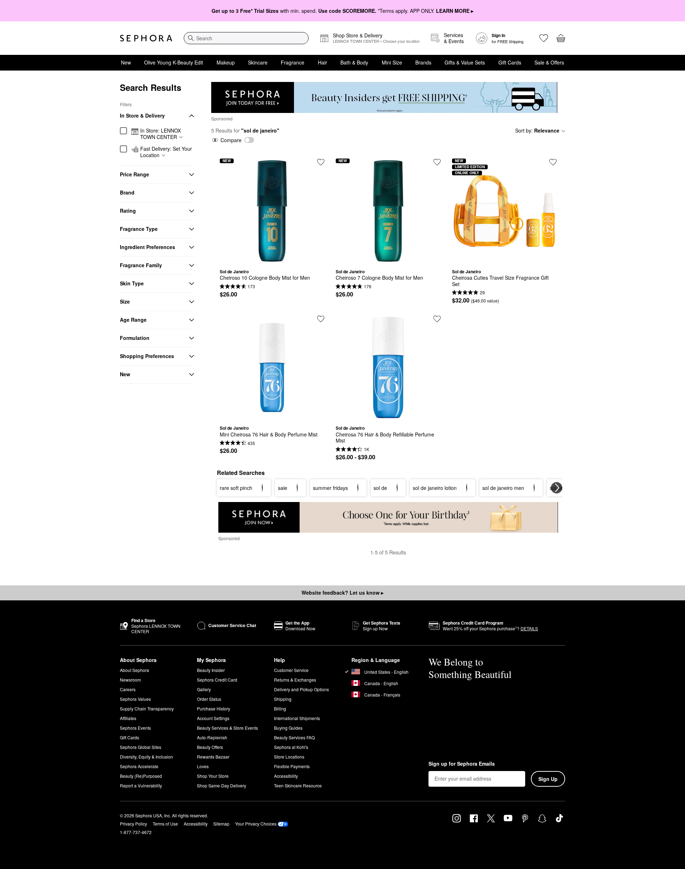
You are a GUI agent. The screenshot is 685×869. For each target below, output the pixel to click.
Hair (322, 62)
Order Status (209, 699)
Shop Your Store (213, 776)
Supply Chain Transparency (147, 708)
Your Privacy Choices (255, 824)
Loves (203, 766)
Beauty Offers (210, 747)
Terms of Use (165, 824)
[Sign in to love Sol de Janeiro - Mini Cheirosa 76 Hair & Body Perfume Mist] (320, 318)
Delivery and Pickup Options (301, 689)
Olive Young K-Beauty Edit (173, 62)
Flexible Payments (292, 766)
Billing (280, 708)
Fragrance (292, 62)
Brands (423, 62)
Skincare (258, 62)
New (126, 62)
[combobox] (246, 38)
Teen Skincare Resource (298, 785)
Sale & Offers (549, 62)
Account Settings (213, 718)
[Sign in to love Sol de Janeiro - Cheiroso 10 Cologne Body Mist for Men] (320, 162)
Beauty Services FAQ (294, 737)
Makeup (226, 62)
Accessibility (286, 776)
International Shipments (297, 718)
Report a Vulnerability (141, 785)
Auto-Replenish (212, 737)
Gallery (204, 689)
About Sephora (134, 670)
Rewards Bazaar (213, 757)
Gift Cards (509, 62)
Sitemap (221, 824)
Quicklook (272, 258)
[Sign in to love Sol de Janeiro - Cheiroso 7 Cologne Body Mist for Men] (437, 162)
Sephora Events (135, 728)
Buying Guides (288, 728)
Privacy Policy (133, 824)
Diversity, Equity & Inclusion (146, 757)
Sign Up (548, 778)
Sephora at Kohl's (291, 747)
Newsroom (130, 680)
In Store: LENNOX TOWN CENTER (160, 134)
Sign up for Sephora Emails (461, 764)
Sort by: (537, 130)
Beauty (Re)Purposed (141, 776)
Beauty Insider (211, 670)
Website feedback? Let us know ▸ (342, 592)
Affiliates (128, 718)
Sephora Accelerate (139, 766)
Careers (128, 689)
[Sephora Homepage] (146, 38)
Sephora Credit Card (217, 680)
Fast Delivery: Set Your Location (166, 152)
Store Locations (289, 757)
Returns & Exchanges (295, 680)
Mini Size (392, 62)
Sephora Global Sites (140, 747)
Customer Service (291, 670)
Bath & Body (354, 62)
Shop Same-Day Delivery (221, 785)
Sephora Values (135, 699)
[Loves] (543, 38)
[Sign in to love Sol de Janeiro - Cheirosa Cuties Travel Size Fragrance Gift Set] (553, 162)
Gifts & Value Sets (465, 62)
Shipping (282, 699)
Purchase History (213, 708)
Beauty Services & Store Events (227, 728)
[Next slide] (556, 487)
